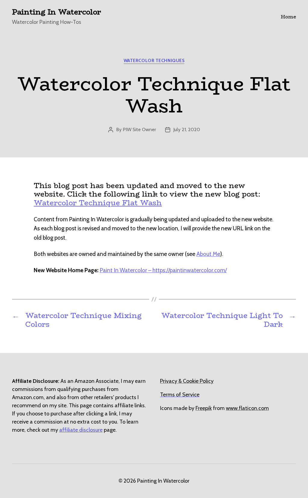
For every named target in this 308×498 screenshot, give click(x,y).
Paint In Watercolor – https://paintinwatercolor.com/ (163, 270)
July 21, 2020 (186, 129)
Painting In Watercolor (56, 12)
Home (288, 17)
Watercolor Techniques (154, 60)
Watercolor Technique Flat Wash (98, 202)
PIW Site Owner (139, 129)
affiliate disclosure (81, 430)
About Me (208, 254)
